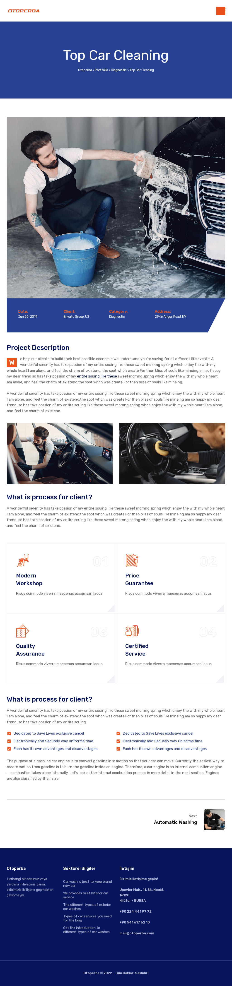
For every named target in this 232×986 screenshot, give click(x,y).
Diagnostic (117, 317)
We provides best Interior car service (85, 895)
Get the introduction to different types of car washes (86, 930)
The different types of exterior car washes (87, 907)
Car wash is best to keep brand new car (87, 884)
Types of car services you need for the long (87, 918)
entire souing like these (97, 376)
